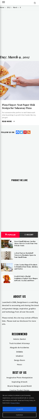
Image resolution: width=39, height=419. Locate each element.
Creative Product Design (19, 390)
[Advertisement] (19, 33)
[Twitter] (21, 132)
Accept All (19, 409)
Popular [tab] (11, 235)
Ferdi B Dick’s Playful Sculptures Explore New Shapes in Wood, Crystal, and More (26, 278)
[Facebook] (17, 132)
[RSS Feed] (28, 132)
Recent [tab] (29, 234)
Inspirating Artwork (19, 382)
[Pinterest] (25, 132)
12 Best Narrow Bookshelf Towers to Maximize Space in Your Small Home (25, 255)
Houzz (19, 364)
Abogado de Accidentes (19, 347)
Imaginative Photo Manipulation (19, 377)
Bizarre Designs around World (19, 386)
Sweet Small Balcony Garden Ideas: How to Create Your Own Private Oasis (25, 243)
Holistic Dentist (19, 339)
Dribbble (19, 352)
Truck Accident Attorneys (19, 343)
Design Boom (19, 360)
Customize (19, 415)
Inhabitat (19, 356)
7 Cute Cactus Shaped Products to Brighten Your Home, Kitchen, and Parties (26, 267)
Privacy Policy (15, 403)
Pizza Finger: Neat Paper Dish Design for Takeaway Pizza (18, 106)
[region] (19, 405)
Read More (19, 80)
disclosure (24, 321)
